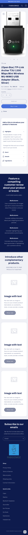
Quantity (3, 91)
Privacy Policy (7, 467)
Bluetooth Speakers (9, 501)
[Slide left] (10, 59)
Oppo (4, 493)
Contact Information (9, 482)
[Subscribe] (23, 439)
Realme (5, 497)
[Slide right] (17, 59)
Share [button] (5, 111)
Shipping (9, 89)
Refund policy (7, 475)
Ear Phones (6, 508)
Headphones (6, 519)
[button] (2, 6)
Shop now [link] (10, 313)
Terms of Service (8, 471)
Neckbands (6, 516)
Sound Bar (6, 504)
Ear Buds (5, 512)
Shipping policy (7, 479)
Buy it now (14, 106)
